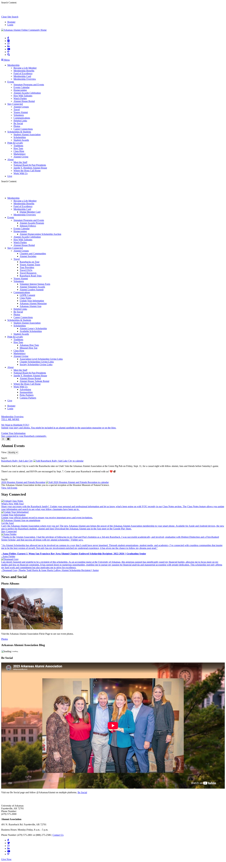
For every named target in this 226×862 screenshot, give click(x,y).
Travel (17, 109)
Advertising (25, 389)
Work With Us (21, 173)
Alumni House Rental (24, 101)
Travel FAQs (26, 270)
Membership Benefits (24, 70)
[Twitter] (8, 843)
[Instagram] (8, 43)
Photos (17, 126)
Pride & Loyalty (15, 143)
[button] (8, 54)
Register (11, 22)
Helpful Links (20, 120)
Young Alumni (21, 112)
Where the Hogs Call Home (27, 170)
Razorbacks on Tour (29, 262)
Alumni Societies (28, 256)
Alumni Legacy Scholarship (33, 328)
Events (10, 81)
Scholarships (20, 137)
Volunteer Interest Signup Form (35, 284)
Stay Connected (15, 104)
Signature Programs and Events (29, 84)
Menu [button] (6, 60)
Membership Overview (25, 79)
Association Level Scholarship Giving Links (41, 359)
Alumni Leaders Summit (32, 289)
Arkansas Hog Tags (29, 345)
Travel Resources (28, 273)
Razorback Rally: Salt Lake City (17, 461)
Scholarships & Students (19, 131)
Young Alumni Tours (30, 264)
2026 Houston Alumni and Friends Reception (23, 482)
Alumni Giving (21, 156)
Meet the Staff (20, 162)
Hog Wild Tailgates (23, 95)
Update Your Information (32, 300)
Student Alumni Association (27, 134)
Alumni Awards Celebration (27, 93)
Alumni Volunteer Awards (32, 286)
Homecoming (20, 90)
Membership (13, 65)
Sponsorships (26, 392)
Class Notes (25, 298)
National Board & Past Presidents (30, 165)
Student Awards (21, 140)
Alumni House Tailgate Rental (34, 381)
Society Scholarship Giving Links (36, 364)
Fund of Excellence (23, 73)
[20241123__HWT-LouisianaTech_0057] (32, 628)
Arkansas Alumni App (30, 306)
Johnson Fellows (28, 225)
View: (4, 452)
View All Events (9, 487)
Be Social (18, 123)
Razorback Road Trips (31, 275)
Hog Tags (18, 148)
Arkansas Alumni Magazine (33, 303)
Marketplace (20, 154)
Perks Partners (27, 395)
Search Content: (9, 2)
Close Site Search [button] (9, 16)
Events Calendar (22, 87)
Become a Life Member (25, 68)
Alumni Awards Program (32, 223)
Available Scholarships (31, 331)
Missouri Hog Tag (28, 348)
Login (10, 24)
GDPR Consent (27, 295)
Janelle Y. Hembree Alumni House (30, 167)
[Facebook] (8, 38)
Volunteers (19, 115)
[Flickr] (8, 40)
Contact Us (58, 835)
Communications (22, 118)
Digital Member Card (30, 212)
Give (9, 176)
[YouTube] (8, 49)
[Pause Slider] (8, 439)
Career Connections (23, 129)
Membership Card (22, 76)
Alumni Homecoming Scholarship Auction (40, 234)
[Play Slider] (3, 439)
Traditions (18, 145)
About (10, 159)
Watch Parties (20, 98)
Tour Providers (27, 267)
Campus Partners (28, 397)
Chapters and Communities (33, 253)
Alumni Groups (21, 106)
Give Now (6, 859)
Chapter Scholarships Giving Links (37, 361)
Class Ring (19, 151)
